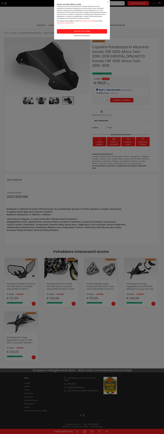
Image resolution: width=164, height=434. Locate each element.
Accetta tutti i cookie (82, 31)
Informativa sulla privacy (65, 23)
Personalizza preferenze (82, 36)
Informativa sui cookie (87, 21)
